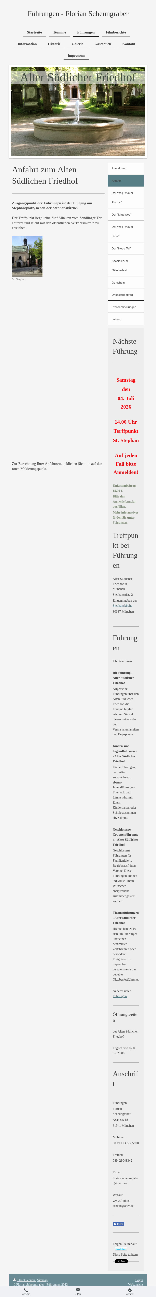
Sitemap (42, 1280)
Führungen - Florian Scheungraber (78, 14)
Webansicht (135, 1284)
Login (139, 1280)
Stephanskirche (122, 605)
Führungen (120, 996)
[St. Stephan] (27, 256)
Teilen (120, 1224)
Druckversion (26, 1280)
